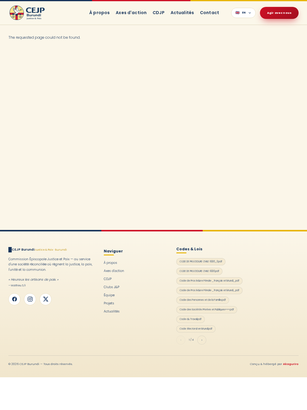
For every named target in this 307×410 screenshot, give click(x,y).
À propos (99, 13)
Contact (209, 13)
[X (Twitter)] (46, 299)
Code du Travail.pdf (190, 319)
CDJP (159, 13)
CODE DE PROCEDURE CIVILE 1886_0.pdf (201, 261)
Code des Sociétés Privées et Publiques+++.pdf (207, 309)
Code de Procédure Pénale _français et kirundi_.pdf (209, 280)
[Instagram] (30, 299)
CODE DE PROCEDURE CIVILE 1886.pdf (199, 271)
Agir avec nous (279, 13)
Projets (109, 303)
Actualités (182, 13)
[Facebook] (14, 299)
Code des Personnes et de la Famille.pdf (203, 300)
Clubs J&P (111, 287)
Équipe (109, 295)
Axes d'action (131, 13)
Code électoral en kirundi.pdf (196, 328)
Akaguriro (291, 364)
